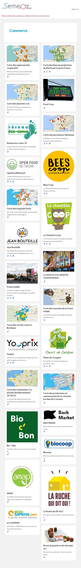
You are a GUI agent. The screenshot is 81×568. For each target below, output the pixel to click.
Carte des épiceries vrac (18, 103)
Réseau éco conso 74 (17, 143)
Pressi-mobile (13, 287)
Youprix (10, 354)
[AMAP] (22, 475)
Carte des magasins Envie (19, 208)
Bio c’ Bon (11, 445)
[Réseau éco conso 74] (22, 129)
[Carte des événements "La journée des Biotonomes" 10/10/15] (22, 378)
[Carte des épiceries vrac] (22, 92)
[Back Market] (58, 415)
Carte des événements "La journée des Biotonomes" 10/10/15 (19, 392)
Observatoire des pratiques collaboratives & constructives (25, 16)
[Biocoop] (58, 444)
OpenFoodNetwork (16, 173)
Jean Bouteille (13, 247)
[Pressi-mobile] (22, 273)
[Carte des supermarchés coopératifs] (22, 53)
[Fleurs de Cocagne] (58, 340)
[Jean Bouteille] (22, 234)
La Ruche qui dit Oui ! (53, 511)
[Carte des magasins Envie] (22, 197)
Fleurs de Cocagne (52, 357)
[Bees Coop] (58, 166)
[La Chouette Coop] (58, 216)
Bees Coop (48, 185)
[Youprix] (22, 345)
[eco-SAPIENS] (22, 514)
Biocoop (47, 452)
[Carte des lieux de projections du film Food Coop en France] (58, 53)
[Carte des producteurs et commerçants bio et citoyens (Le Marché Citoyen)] (58, 381)
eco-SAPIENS (13, 522)
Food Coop (48, 104)
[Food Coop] (58, 90)
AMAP (10, 493)
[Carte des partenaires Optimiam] (58, 123)
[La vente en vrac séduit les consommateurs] (58, 261)
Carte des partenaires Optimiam (58, 135)
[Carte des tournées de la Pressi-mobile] (58, 297)
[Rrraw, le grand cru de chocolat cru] (58, 534)
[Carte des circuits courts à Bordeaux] (22, 313)
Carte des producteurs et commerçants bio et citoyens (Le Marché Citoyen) (57, 396)
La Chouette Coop (52, 235)
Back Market (49, 423)
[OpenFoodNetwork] (22, 164)
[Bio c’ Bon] (22, 426)
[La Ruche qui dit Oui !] (58, 488)
